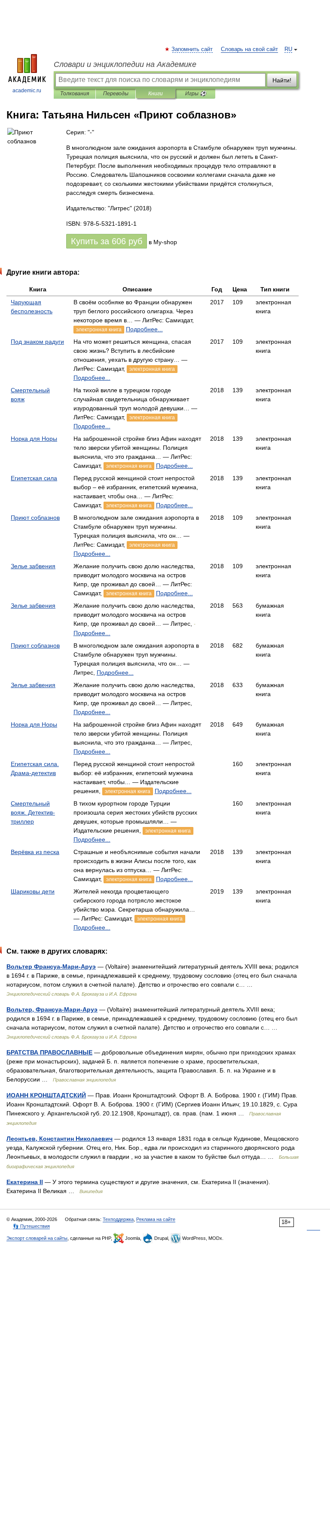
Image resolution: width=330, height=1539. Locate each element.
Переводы (115, 94)
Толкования (74, 94)
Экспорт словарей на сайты (36, 1238)
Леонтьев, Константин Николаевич (59, 1138)
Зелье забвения (33, 566)
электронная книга (99, 330)
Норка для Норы (34, 438)
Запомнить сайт (192, 49)
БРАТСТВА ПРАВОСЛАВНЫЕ (49, 1052)
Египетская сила (34, 478)
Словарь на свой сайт (249, 49)
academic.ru (26, 91)
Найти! (281, 80)
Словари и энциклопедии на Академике (125, 64)
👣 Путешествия (31, 1226)
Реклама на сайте (155, 1219)
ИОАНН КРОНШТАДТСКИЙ (46, 1095)
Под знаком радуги (37, 341)
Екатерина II (24, 1181)
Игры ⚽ (195, 94)
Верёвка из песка (35, 851)
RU (288, 49)
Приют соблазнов (35, 517)
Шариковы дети (33, 891)
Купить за (106, 241)
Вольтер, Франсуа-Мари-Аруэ (52, 1009)
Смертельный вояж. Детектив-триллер (33, 812)
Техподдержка (118, 1219)
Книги (155, 94)
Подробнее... (144, 329)
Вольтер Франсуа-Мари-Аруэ (51, 966)
